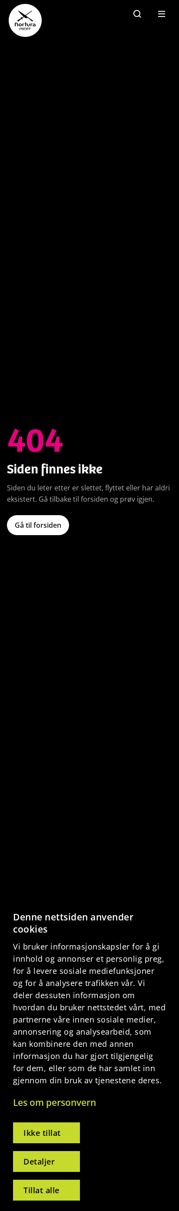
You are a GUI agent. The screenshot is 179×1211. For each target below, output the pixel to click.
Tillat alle (41, 1190)
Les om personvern (54, 1102)
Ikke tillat (42, 1133)
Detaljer (39, 1161)
